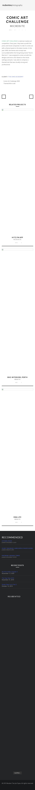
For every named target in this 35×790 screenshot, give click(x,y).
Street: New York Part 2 (9, 584)
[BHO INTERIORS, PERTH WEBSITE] (17, 250)
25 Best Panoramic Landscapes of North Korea (17, 548)
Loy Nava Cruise (7, 541)
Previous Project (4, 97)
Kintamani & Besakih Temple (11, 555)
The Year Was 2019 (8, 578)
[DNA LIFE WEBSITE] (17, 390)
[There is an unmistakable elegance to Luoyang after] (17, 612)
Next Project (31, 97)
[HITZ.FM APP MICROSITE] (17, 110)
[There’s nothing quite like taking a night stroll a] (17, 664)
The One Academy (15, 76)
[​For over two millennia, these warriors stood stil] (17, 689)
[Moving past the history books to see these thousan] (17, 715)
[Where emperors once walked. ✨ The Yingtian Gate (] (17, 636)
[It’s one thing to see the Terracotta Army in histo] (17, 751)
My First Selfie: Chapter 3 (10, 572)
